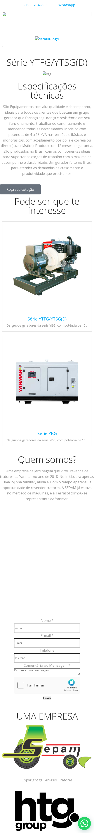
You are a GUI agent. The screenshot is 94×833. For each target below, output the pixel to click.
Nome (47, 620)
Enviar (47, 698)
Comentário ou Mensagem (47, 665)
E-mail (47, 635)
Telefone (47, 650)
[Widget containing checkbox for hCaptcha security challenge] (47, 685)
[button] (84, 823)
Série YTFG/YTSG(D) (47, 319)
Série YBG (47, 433)
